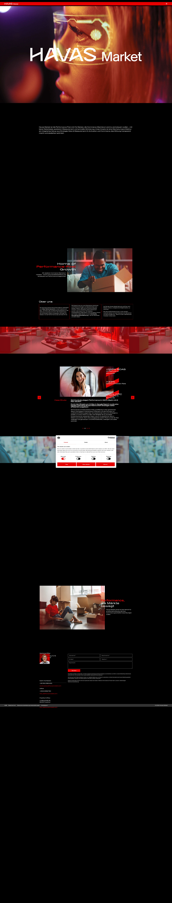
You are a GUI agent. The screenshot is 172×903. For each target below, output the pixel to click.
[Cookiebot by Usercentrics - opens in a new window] (109, 438)
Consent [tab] (66, 442)
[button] (166, 3)
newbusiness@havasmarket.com (50, 676)
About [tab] (106, 442)
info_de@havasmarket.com (48, 684)
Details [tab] (86, 442)
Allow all (105, 464)
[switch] (78, 459)
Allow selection (86, 464)
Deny (67, 464)
